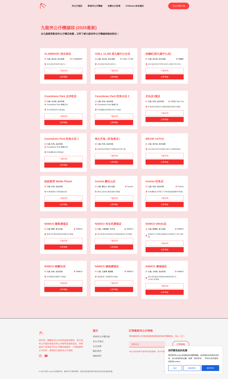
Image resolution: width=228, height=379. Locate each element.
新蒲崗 (155, 229)
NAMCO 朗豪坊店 (55, 266)
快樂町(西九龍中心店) (158, 53)
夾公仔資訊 (77, 6)
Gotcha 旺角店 (154, 181)
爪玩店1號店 (153, 96)
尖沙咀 (53, 101)
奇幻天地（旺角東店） (108, 138)
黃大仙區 (111, 187)
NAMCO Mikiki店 (156, 223)
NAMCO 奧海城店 (156, 266)
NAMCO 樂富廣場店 (56, 223)
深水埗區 (61, 59)
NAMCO (79, 229)
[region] (194, 360)
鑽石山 (104, 187)
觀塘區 (110, 272)
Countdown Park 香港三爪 (57, 105)
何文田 (112, 229)
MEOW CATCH (155, 138)
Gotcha (130, 187)
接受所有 (210, 368)
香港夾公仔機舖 (95, 6)
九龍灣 (104, 272)
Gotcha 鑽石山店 (105, 181)
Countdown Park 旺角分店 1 (61, 138)
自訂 (175, 368)
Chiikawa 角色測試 (135, 6)
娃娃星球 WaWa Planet (58, 181)
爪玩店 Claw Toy (177, 101)
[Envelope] (46, 355)
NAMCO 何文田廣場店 (108, 223)
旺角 (103, 101)
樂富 (53, 229)
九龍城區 (105, 229)
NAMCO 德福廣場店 (107, 266)
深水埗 (53, 59)
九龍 (48, 59)
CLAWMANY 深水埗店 (57, 53)
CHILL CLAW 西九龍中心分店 (112, 53)
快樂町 (181, 59)
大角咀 (155, 272)
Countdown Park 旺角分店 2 (112, 96)
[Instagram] (40, 355)
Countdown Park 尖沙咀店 (60, 96)
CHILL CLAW (128, 59)
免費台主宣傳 (114, 6)
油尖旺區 (61, 101)
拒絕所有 (192, 368)
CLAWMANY (77, 59)
